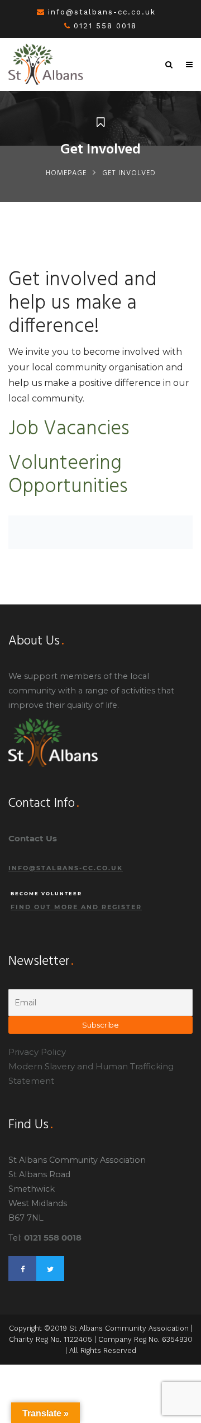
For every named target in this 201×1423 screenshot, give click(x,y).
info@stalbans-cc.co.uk (102, 12)
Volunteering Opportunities (68, 475)
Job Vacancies (69, 429)
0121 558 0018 (105, 26)
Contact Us (32, 838)
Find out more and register (76, 907)
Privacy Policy (37, 1052)
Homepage (66, 173)
